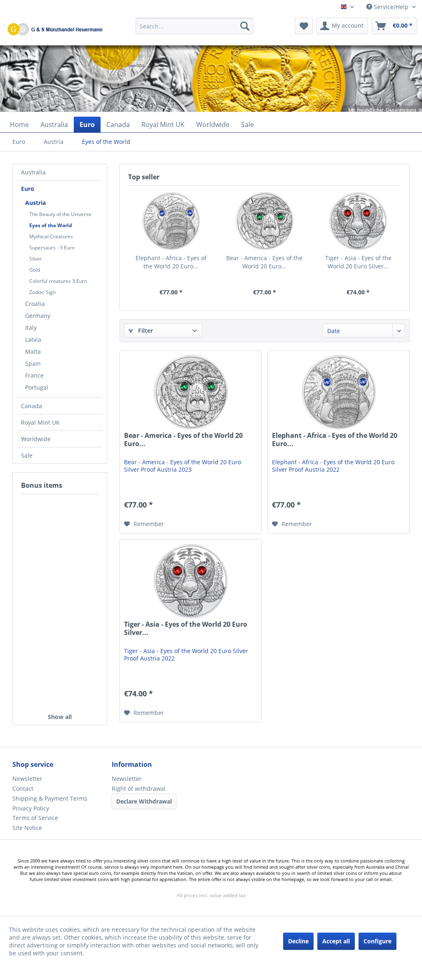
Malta (33, 351)
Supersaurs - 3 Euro (52, 247)
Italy (31, 327)
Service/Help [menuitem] (391, 7)
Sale (27, 455)
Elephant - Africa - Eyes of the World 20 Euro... (171, 262)
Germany (37, 316)
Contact (22, 788)
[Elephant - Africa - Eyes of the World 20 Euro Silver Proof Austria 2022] (170, 221)
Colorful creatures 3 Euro (58, 280)
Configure (377, 941)
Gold (34, 269)
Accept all (336, 941)
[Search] (244, 26)
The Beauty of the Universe (60, 214)
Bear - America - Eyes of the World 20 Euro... (264, 262)
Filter (144, 330)
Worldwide (36, 439)
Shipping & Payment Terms (49, 798)
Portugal (36, 387)
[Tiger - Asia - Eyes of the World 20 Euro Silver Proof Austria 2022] (358, 221)
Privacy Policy (30, 808)
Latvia (33, 339)
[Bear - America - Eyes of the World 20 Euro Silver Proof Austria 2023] (264, 221)
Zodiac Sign (42, 292)
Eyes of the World (50, 225)
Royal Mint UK (40, 422)
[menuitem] (195, 30)
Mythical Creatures (51, 236)
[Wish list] (304, 26)
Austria (35, 203)
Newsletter (27, 779)
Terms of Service (35, 818)
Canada (31, 406)
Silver (35, 258)
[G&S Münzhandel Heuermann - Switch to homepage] (76, 46)
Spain (33, 363)
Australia (33, 172)
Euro (27, 189)
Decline (298, 941)
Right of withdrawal (139, 788)
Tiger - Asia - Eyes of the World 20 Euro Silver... (358, 262)
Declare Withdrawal (144, 801)
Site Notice (27, 828)
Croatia (35, 304)
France (34, 375)
